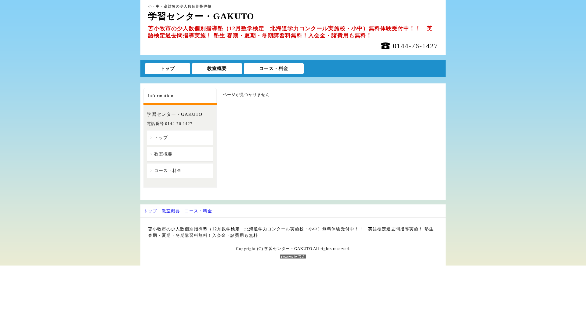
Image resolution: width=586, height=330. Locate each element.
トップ (167, 68)
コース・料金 (273, 68)
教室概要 (217, 68)
